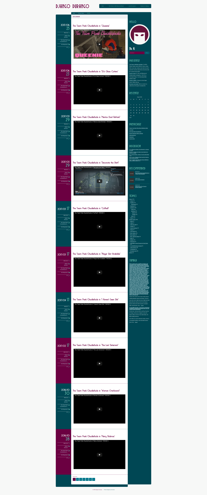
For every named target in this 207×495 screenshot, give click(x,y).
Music (131, 238)
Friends (131, 226)
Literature (132, 207)
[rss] (131, 48)
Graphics (132, 202)
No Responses (64, 44)
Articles (133, 212)
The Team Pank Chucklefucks (135, 131)
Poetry (132, 216)
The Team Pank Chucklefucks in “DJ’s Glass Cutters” (95, 71)
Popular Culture (132, 219)
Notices (130, 252)
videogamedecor (132, 135)
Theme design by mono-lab (109, 489)
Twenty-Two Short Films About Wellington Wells (138, 128)
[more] (142, 305)
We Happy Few (133, 250)
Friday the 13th (133, 224)
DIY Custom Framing (139, 179)
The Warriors (132, 249)
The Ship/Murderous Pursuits (136, 245)
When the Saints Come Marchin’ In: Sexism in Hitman (139, 150)
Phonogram (132, 241)
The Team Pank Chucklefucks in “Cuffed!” (91, 208)
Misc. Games (133, 233)
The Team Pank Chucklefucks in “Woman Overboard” (96, 390)
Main (103, 6)
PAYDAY (66, 37)
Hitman (131, 229)
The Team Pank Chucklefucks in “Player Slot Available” (96, 253)
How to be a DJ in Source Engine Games (140, 187)
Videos (66, 35)
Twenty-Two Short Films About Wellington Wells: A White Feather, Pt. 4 (139, 160)
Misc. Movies (132, 234)
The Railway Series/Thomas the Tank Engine (139, 243)
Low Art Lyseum (132, 6)
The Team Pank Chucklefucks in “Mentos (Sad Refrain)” (96, 117)
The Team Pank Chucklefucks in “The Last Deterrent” (95, 345)
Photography (133, 204)
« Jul (130, 117)
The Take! (131, 129)
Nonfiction (133, 211)
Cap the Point (132, 138)
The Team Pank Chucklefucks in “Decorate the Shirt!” (96, 162)
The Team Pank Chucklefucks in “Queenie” (91, 25)
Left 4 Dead (132, 231)
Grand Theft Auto (133, 228)
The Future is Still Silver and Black (116, 6)
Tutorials (133, 214)
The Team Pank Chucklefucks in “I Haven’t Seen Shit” (96, 299)
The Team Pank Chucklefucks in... (64, 41)
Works (130, 199)
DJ (67, 47)
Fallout (131, 222)
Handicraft (132, 205)
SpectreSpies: (139, 155)
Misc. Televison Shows (134, 236)
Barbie (131, 221)
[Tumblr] (134, 48)
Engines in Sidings (145, 6)
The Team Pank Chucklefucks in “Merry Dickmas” (94, 436)
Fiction (132, 209)
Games (131, 200)
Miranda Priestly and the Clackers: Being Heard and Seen (139, 158)
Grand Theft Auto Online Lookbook (136, 133)
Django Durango (72, 6)
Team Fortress (133, 247)
